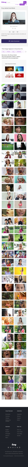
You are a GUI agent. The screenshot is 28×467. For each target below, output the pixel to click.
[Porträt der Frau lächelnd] (20, 321)
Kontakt (18, 435)
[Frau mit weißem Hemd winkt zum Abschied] (8, 113)
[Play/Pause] (3, 23)
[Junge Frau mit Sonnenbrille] (8, 337)
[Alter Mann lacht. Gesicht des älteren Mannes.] (20, 246)
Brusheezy (8, 414)
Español (7, 431)
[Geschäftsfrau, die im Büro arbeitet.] (8, 88)
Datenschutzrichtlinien (19, 455)
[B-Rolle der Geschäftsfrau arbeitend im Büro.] (8, 96)
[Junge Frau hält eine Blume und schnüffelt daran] (20, 296)
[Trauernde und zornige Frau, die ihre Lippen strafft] (20, 113)
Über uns (19, 429)
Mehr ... (7, 437)
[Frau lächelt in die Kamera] (8, 138)
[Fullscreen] (24, 23)
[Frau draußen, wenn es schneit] (8, 279)
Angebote (19, 414)
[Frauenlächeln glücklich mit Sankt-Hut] (8, 204)
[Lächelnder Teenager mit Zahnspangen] (8, 396)
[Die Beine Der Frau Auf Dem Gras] (8, 146)
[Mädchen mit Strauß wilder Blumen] (8, 304)
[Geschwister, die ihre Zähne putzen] (8, 221)
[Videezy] (3, 2)
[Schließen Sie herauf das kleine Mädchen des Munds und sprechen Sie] (20, 213)
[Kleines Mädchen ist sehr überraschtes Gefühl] (20, 129)
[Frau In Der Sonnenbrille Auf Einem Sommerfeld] (20, 304)
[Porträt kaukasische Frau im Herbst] (20, 221)
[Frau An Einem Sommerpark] (20, 163)
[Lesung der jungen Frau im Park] (20, 238)
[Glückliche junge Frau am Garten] (8, 246)
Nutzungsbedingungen (8, 455)
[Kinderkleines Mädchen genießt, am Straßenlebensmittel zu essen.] (8, 254)
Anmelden (22, 4)
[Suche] (24, 2)
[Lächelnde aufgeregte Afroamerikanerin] (8, 371)
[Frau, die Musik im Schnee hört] (20, 196)
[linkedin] (19, 447)
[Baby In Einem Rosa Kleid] (8, 121)
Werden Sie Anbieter (8, 420)
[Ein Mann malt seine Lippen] (8, 171)
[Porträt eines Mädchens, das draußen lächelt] (8, 271)
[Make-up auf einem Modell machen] (8, 213)
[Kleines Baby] (8, 387)
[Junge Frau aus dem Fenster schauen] (8, 312)
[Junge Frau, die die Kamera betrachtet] (20, 262)
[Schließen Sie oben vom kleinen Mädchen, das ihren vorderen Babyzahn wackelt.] (8, 362)
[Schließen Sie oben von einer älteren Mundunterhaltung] (20, 121)
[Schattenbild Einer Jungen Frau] (20, 146)
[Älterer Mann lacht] (20, 337)
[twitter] (10, 447)
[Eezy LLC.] (14, 445)
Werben (19, 416)
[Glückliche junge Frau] (20, 279)
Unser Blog (19, 433)
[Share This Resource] (15, 28)
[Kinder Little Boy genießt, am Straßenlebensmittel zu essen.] (20, 254)
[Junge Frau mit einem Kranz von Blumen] (8, 329)
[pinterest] (12, 447)
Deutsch (7, 435)
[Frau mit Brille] (20, 104)
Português (8, 433)
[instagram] (15, 447)
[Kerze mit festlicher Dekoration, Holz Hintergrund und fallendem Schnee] (9, 69)
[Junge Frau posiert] (20, 179)
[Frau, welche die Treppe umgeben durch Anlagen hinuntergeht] (8, 296)
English (7, 429)
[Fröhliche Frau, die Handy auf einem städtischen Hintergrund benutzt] (20, 354)
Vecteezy (8, 416)
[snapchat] (17, 447)
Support (19, 418)
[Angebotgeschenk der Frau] (20, 204)
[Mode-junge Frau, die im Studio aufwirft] (8, 188)
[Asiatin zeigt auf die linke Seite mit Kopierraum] (20, 271)
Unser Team (19, 431)
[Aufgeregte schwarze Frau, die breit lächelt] (8, 287)
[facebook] (8, 447)
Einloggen (17, 4)
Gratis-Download (15, 41)
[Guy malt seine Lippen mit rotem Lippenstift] (20, 171)
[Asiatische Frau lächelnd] (8, 196)
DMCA (18, 420)
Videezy (7, 418)
